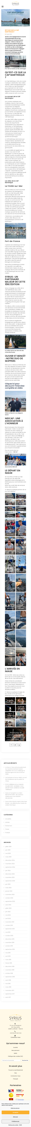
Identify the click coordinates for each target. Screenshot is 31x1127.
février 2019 (8, 963)
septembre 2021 (10, 929)
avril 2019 (7, 956)
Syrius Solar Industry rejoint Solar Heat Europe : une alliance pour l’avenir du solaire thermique (16, 803)
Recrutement (15, 1050)
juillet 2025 (8, 846)
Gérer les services (15, 1108)
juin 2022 (7, 911)
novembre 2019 (9, 942)
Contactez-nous (15, 1037)
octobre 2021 (9, 925)
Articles (7, 822)
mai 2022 (8, 915)
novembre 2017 (9, 990)
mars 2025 (8, 857)
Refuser (15, 1117)
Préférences (15, 1121)
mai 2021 (7, 932)
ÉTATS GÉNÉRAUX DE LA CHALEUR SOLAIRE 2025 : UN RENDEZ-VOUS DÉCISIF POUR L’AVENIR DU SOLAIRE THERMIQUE (14, 787)
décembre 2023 (10, 874)
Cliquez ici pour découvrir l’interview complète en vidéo (14, 385)
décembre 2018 (9, 966)
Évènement (8, 826)
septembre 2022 (10, 901)
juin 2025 (7, 850)
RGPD (20, 1125)
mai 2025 (8, 853)
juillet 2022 (8, 908)
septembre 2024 (10, 867)
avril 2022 (8, 918)
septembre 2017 (10, 994)
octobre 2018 (9, 973)
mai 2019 (7, 953)
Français (15, 1079)
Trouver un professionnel (15, 1070)
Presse (7, 829)
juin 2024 (8, 870)
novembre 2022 (9, 894)
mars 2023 (8, 887)
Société (15, 1047)
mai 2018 (7, 983)
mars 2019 (8, 959)
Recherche (25, 1060)
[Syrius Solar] (15, 3)
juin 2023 (7, 884)
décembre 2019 (9, 939)
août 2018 (8, 980)
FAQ (15, 1073)
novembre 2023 (9, 877)
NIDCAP (15, 452)
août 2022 (8, 905)
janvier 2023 (8, 891)
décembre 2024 (10, 860)
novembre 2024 (10, 864)
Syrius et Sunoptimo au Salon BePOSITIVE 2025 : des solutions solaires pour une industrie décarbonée (14, 795)
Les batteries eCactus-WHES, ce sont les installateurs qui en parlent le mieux (16, 779)
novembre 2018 (9, 970)
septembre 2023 (10, 881)
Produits (7, 832)
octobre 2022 (9, 898)
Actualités (8, 819)
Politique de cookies (13, 1125)
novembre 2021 (9, 922)
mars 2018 (8, 987)
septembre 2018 (10, 977)
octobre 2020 (9, 935)
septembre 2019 (10, 949)
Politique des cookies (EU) (15, 1056)
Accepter (15, 1112)
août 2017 (8, 997)
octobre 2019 (9, 946)
